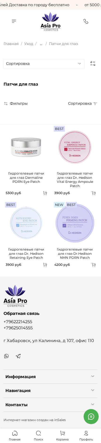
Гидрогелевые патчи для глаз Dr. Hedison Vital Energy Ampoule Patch (75, 179)
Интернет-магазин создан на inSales (35, 420)
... (41, 44)
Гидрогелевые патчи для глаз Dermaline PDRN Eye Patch (26, 177)
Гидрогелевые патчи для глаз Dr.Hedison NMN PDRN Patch (75, 253)
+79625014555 (18, 327)
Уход (28, 44)
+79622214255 (18, 321)
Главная (11, 44)
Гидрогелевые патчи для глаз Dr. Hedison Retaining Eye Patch (26, 253)
